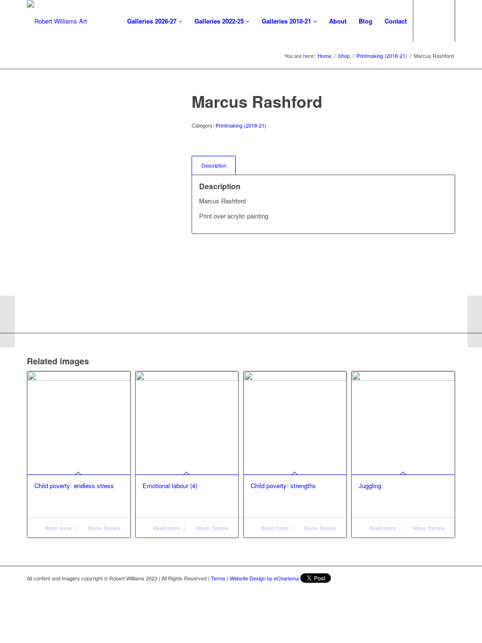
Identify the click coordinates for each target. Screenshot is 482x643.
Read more (57, 527)
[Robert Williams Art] (57, 21)
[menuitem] (154, 21)
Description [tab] (213, 165)
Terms (218, 578)
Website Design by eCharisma (264, 578)
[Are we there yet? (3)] (474, 321)
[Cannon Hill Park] (7, 321)
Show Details (103, 527)
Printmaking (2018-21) (241, 125)
